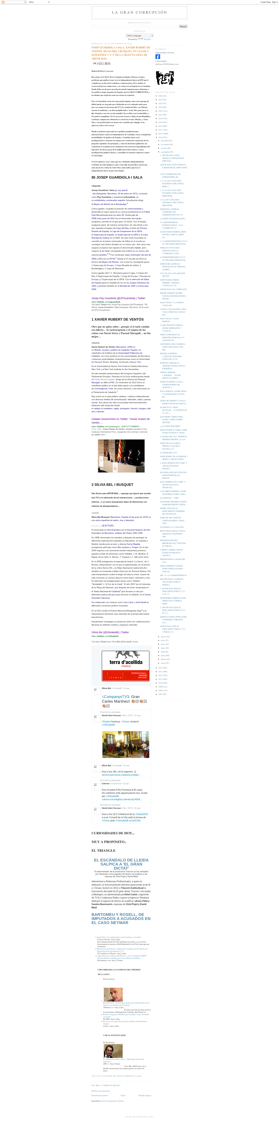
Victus (125, 721)
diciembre (165, 140)
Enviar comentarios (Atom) (113, 1101)
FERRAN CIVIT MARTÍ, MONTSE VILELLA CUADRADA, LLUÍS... (170, 250)
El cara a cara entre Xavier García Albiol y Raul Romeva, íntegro (125, 1022)
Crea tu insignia (160, 61)
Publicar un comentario (101, 1091)
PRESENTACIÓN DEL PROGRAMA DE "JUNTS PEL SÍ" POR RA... (173, 543)
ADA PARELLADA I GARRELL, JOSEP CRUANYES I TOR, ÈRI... (173, 347)
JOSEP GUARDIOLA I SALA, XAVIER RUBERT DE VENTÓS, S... (171, 384)
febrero (164, 659)
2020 (161, 118)
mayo (163, 648)
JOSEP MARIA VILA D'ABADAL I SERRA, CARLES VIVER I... (173, 458)
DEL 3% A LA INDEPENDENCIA (173, 575)
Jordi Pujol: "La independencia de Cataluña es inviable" (119, 937)
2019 (161, 122)
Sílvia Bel (104, 712)
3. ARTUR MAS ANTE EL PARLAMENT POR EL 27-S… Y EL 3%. (173, 591)
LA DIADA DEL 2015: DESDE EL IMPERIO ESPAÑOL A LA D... (173, 438)
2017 (161, 129)
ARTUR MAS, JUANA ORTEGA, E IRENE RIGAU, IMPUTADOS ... (173, 167)
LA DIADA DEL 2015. (169, 452)
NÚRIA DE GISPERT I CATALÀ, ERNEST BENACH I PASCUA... (173, 402)
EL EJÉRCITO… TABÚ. (169, 498)
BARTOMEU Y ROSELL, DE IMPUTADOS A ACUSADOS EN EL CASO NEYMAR (121, 918)
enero (163, 663)
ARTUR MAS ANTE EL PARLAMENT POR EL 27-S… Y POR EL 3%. (173, 629)
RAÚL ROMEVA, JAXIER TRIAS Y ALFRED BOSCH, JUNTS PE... (173, 394)
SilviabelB (108, 725)
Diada (105, 721)
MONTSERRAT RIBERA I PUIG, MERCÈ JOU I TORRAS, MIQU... (173, 601)
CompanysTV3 (115, 696)
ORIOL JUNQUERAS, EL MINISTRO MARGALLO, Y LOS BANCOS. (172, 337)
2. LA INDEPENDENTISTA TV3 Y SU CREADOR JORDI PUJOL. (173, 242)
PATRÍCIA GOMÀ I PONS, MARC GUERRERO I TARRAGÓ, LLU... (173, 619)
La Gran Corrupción (140, 12)
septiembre (165, 152)
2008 (161, 690)
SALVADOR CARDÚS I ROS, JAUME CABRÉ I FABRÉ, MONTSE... (171, 419)
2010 (161, 683)
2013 (161, 671)
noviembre (165, 144)
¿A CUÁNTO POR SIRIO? (170, 426)
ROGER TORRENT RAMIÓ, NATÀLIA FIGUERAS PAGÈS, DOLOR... (173, 296)
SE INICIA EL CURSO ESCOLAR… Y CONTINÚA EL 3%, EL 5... (173, 410)
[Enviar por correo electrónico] (98, 63)
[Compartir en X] (103, 63)
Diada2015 (141, 814)
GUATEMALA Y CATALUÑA (172, 527)
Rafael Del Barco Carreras (164, 53)
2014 (161, 667)
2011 (161, 679)
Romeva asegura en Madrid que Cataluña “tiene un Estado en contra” (126, 1015)
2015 (161, 137)
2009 (161, 686)
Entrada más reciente (100, 1095)
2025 (161, 99)
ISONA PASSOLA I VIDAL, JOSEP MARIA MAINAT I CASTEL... (173, 431)
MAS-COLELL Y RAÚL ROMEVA (169, 320)
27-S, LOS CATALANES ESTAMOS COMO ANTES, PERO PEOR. (172, 202)
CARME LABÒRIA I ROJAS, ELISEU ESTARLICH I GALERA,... (171, 552)
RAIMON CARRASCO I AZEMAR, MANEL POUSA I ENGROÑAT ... (172, 366)
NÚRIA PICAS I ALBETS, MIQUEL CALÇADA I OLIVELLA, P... (170, 446)
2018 (161, 126)
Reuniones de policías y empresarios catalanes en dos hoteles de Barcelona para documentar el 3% (122, 949)
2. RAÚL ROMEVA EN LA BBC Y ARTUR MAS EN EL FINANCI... (173, 466)
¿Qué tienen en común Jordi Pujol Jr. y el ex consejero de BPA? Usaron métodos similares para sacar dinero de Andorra (122, 956)
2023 (161, 107)
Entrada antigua (145, 1095)
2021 (161, 114)
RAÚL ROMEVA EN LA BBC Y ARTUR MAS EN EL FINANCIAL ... (172, 484)
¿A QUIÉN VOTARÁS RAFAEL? (173, 218)
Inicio (123, 1095)
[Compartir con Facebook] (106, 63)
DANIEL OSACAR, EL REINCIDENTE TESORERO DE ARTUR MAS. (172, 511)
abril (163, 651)
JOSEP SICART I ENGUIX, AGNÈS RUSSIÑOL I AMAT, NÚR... (172, 520)
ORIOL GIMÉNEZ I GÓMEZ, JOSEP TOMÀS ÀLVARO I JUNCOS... (171, 569)
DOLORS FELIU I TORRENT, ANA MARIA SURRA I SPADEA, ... (172, 582)
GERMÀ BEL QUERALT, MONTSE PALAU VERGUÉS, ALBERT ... (173, 267)
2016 (161, 133)
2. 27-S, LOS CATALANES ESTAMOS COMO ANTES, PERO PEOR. (172, 193)
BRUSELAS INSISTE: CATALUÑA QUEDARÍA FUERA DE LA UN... (171, 356)
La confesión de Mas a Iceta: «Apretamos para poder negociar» (123, 1060)
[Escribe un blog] (100, 63)
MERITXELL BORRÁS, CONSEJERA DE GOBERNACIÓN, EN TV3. (171, 212)
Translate (147, 39)
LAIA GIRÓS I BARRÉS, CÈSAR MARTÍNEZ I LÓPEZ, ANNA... (173, 492)
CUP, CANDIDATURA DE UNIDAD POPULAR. (170, 175)
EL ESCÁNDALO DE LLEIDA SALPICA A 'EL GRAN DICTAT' (121, 864)
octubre (164, 148)
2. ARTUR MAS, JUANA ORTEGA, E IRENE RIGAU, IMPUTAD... (172, 158)
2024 (161, 103)
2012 (161, 675)
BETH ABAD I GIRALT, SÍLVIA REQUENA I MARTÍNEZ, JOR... (172, 534)
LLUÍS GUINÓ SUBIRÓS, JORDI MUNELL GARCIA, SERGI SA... (173, 234)
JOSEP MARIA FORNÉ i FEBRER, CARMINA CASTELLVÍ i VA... (170, 282)
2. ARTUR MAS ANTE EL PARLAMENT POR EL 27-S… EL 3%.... (173, 610)
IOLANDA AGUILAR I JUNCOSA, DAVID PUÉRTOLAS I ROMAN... (173, 475)
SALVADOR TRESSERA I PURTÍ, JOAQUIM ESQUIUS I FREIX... (173, 503)
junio (163, 644)
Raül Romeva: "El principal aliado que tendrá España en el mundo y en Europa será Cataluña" (126, 1003)
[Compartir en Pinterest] (109, 63)
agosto (164, 636)
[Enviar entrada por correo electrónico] (94, 63)
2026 (161, 96)
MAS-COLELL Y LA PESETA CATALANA (172, 304)
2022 (161, 111)
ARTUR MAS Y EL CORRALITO (173, 289)
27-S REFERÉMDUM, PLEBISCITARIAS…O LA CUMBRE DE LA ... (171, 225)
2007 (161, 694)
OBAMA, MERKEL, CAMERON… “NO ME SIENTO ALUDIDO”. (170, 375)
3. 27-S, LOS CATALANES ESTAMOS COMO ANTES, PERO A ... (172, 183)
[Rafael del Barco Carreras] (157, 58)
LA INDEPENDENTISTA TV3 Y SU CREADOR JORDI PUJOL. (173, 258)
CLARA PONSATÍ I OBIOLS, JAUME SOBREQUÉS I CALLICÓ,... (171, 328)
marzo (163, 655)
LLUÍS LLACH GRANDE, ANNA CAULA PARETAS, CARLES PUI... (173, 312)
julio (163, 640)
